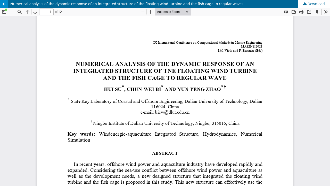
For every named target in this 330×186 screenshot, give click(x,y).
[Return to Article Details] (4, 4)
